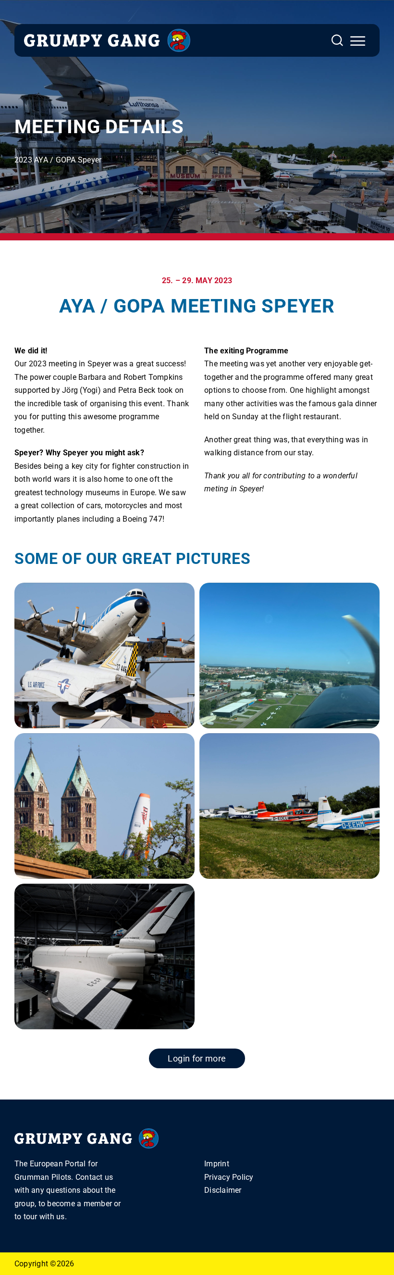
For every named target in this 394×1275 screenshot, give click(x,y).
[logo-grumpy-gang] (107, 32)
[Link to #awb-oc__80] (337, 40)
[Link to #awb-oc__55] (357, 41)
